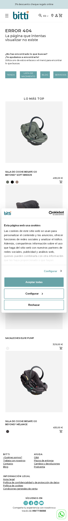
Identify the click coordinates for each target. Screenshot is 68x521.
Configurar (50, 270)
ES (44, 16)
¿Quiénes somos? (12, 457)
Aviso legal (9, 479)
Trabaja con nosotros (14, 460)
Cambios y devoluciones (47, 463)
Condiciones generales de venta (20, 488)
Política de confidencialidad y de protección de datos (31, 482)
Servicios (60, 74)
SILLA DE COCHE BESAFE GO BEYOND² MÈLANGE (21, 423)
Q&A (36, 457)
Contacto (8, 463)
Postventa (39, 467)
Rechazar (34, 304)
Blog (45, 74)
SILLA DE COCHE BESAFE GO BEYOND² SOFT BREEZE (21, 173)
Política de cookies (13, 485)
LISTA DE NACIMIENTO (28, 75)
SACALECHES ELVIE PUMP (19, 338)
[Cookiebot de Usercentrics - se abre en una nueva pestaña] (49, 213)
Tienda (11, 74)
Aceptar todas (34, 282)
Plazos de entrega (44, 460)
